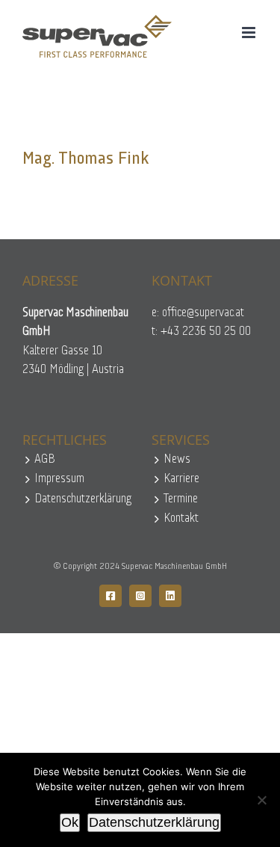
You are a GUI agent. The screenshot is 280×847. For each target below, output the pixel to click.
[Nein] (261, 799)
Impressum (59, 478)
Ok (69, 822)
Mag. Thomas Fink (85, 159)
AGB (44, 459)
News (177, 459)
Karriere (181, 478)
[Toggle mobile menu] (250, 32)
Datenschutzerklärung (81, 499)
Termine (181, 499)
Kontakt (181, 518)
